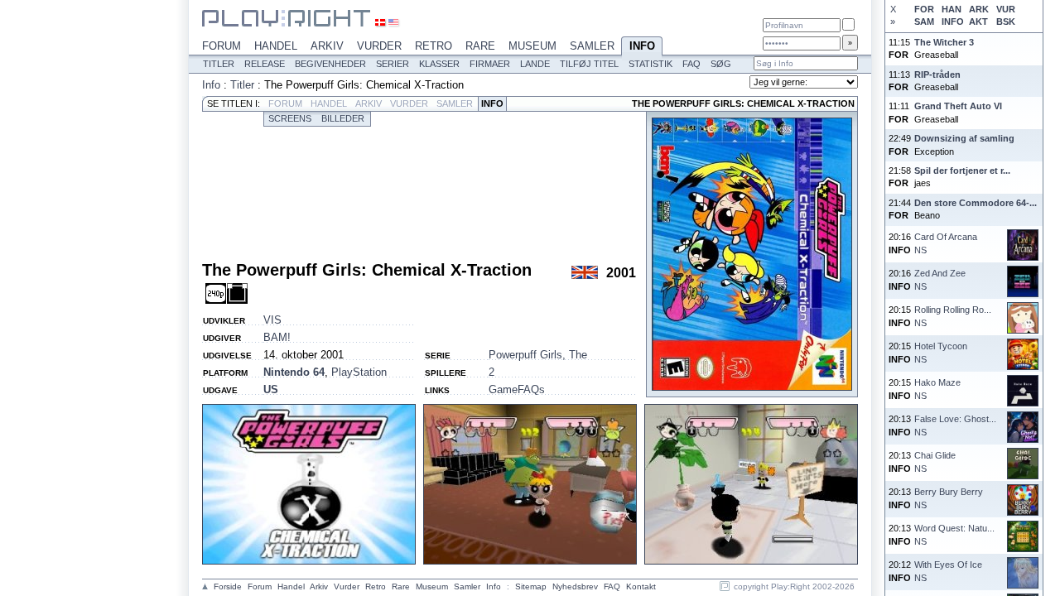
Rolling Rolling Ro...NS (952, 316)
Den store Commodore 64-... (975, 203)
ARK (979, 9)
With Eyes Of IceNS (948, 571)
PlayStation (359, 372)
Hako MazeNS (937, 388)
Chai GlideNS (935, 461)
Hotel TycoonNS (940, 352)
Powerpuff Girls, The (538, 354)
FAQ (691, 64)
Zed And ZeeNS (940, 279)
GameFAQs (517, 389)
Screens (289, 118)
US (270, 389)
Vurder (379, 46)
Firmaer (490, 64)
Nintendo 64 (294, 372)
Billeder (342, 118)
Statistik (650, 64)
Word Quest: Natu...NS (954, 534)
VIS (272, 320)
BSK (1005, 21)
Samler (592, 46)
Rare (480, 46)
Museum (532, 46)
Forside (228, 586)
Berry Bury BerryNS (948, 498)
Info (642, 46)
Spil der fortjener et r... (962, 170)
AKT (978, 21)
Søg (721, 64)
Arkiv (327, 46)
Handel (275, 46)
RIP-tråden (937, 74)
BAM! (277, 337)
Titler (218, 64)
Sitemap (531, 586)
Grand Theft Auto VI (958, 106)
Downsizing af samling (964, 138)
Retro (433, 46)
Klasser (439, 64)
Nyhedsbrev (575, 586)
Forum (221, 46)
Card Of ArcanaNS (945, 243)
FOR (924, 9)
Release (264, 64)
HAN (951, 9)
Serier (392, 64)
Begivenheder (330, 64)
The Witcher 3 (944, 42)
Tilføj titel (589, 64)
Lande (535, 64)
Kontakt (641, 586)
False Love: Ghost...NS (955, 425)
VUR (1005, 9)
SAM (924, 21)
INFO (952, 21)
